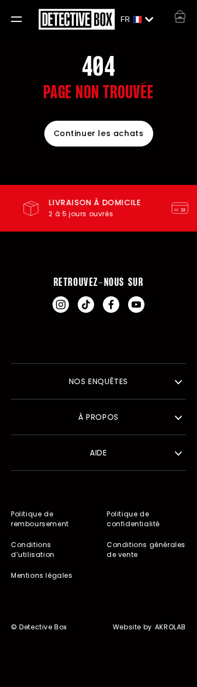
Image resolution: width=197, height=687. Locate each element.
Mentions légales (42, 575)
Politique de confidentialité (133, 518)
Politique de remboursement (40, 518)
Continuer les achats (99, 133)
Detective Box (43, 627)
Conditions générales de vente (146, 549)
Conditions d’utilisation (33, 549)
